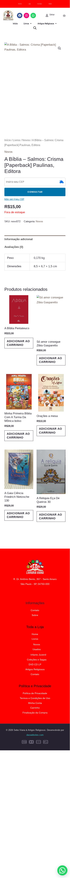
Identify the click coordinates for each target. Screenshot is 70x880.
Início (7, 140)
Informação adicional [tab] (18, 239)
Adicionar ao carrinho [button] (18, 343)
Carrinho (35, 707)
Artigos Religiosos (35, 669)
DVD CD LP (35, 664)
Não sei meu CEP (14, 199)
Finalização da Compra (35, 712)
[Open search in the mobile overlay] (35, 27)
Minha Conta (35, 703)
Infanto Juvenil (38, 654)
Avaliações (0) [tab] (13, 247)
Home (20, 4)
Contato (39, 4)
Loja (29, 4)
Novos (26, 140)
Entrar (52, 14)
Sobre (50, 4)
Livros (16, 140)
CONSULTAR (35, 191)
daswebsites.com (35, 735)
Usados (37, 649)
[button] (59, 48)
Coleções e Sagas (36, 659)
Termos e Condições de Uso (35, 698)
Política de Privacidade (35, 693)
